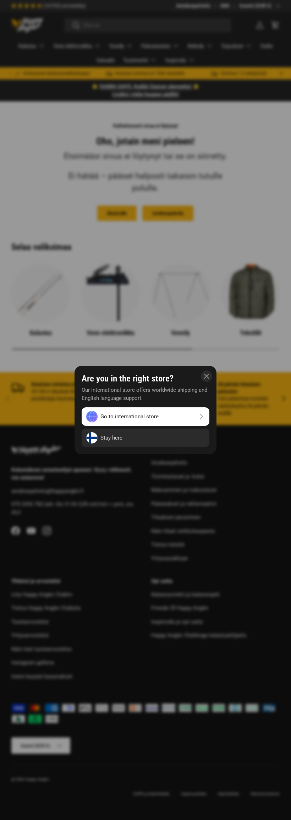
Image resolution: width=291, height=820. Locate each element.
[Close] (206, 376)
